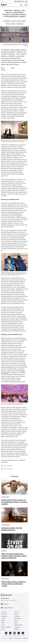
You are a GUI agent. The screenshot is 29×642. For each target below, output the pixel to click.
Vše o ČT (3, 629)
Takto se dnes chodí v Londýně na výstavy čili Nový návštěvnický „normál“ (13, 584)
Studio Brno (17, 616)
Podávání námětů (18, 625)
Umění (18, 21)
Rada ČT (16, 620)
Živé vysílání (4, 614)
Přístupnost (25, 638)
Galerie (23, 21)
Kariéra (16, 622)
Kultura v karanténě (10, 23)
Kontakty (16, 629)
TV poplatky (4, 616)
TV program (4, 612)
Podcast (4, 550)
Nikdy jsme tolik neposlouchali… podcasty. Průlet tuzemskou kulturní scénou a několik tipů (14, 556)
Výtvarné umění (7, 21)
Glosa (14, 21)
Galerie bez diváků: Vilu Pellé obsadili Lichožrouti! (11, 529)
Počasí (2, 622)
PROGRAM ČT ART (21, 1)
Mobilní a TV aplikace (6, 627)
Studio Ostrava (17, 618)
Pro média (16, 612)
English (10, 638)
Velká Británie (20, 23)
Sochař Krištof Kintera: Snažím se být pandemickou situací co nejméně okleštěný (14, 502)
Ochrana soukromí (17, 638)
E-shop (2, 625)
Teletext (3, 618)
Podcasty (3, 620)
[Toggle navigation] (2, 2)
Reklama (16, 614)
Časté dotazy (17, 627)
